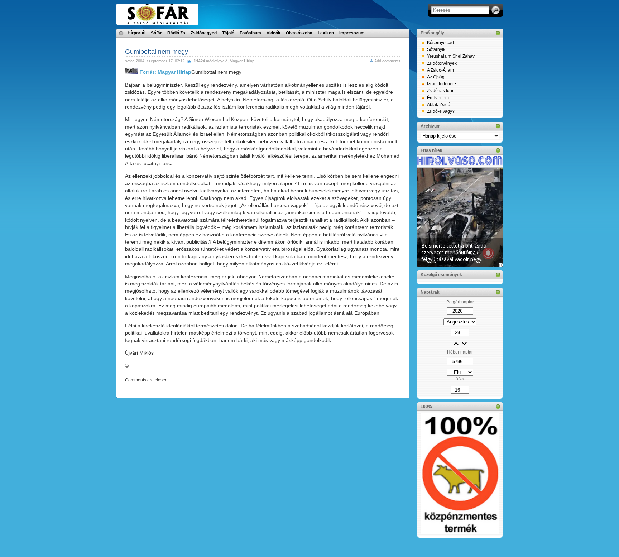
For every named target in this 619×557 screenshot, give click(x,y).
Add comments (387, 61)
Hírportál (136, 32)
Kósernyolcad (440, 42)
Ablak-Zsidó (438, 104)
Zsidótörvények (442, 63)
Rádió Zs (176, 32)
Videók (273, 32)
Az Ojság (436, 77)
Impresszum (352, 32)
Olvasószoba (299, 32)
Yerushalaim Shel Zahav (451, 56)
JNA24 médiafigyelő (210, 61)
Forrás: (164, 72)
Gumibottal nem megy (156, 51)
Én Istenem (438, 97)
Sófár (156, 32)
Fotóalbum (250, 32)
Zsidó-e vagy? (441, 111)
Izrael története (441, 83)
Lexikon (326, 32)
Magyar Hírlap (242, 61)
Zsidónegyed (204, 32)
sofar (129, 61)
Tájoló (228, 32)
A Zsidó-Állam (440, 70)
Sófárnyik (436, 49)
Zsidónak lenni (441, 90)
